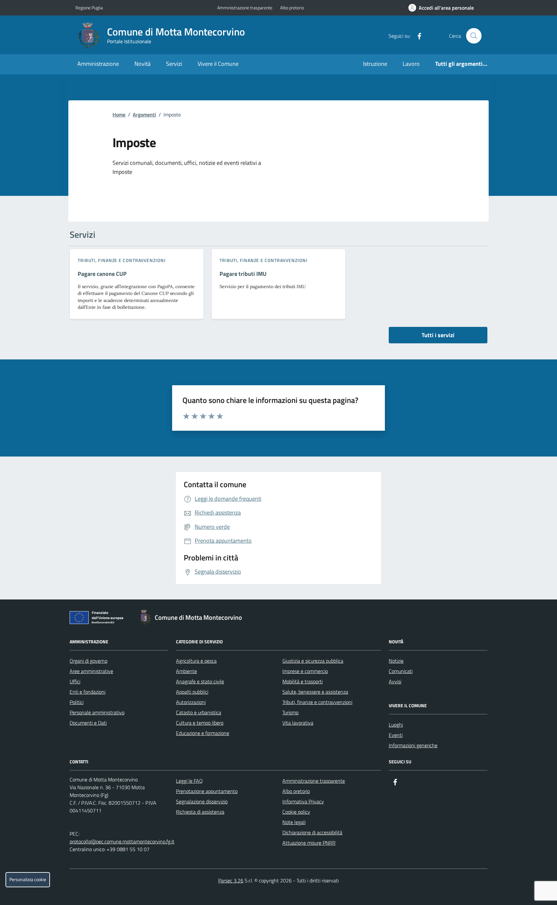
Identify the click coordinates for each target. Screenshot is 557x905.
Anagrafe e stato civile (200, 681)
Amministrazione (98, 63)
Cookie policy (296, 812)
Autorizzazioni (191, 702)
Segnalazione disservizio (202, 801)
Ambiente (186, 671)
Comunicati (401, 671)
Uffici (75, 681)
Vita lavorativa (297, 723)
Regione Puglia (89, 7)
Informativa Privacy (303, 801)
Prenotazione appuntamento (207, 791)
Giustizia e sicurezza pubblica (312, 661)
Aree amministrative (91, 671)
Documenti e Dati (88, 723)
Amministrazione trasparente (244, 7)
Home (118, 114)
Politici (76, 702)
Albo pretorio (292, 7)
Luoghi (396, 725)
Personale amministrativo (97, 712)
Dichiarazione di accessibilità (312, 832)
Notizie (396, 661)
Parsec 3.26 (230, 880)
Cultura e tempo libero (199, 723)
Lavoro (411, 63)
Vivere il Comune (218, 63)
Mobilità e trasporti (302, 681)
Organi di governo (88, 661)
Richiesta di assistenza (200, 812)
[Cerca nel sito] (474, 36)
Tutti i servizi (438, 335)
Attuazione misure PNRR (309, 843)
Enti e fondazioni (87, 692)
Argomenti (144, 114)
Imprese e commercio (305, 671)
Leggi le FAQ (189, 781)
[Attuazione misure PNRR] (98, 619)
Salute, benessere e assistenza (315, 692)
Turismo (290, 712)
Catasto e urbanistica (198, 712)
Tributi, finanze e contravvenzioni (122, 260)
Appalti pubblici (192, 692)
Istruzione (375, 63)
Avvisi (395, 681)
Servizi (174, 63)
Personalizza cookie (27, 879)
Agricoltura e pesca (196, 661)
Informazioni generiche (413, 745)
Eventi (396, 735)
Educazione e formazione (202, 733)
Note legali (294, 822)
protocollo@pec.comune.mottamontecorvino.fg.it (122, 841)
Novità (142, 63)
